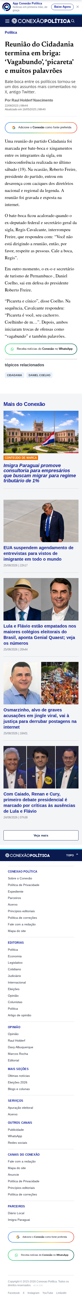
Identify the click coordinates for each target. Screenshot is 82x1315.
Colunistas (15, 1002)
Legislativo (15, 962)
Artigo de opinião (19, 1015)
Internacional (17, 982)
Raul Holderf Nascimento (32, 100)
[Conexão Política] (41, 21)
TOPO (72, 855)
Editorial (13, 1060)
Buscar (72, 21)
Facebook (14, 1293)
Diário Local (16, 1213)
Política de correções (22, 917)
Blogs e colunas (19, 1089)
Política (11, 32)
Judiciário (14, 976)
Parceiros (14, 898)
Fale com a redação (22, 924)
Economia (15, 956)
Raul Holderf (16, 1040)
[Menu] (8, 21)
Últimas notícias (19, 1075)
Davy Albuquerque (20, 1047)
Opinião (13, 995)
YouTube (47, 1293)
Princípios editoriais (21, 911)
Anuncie (13, 1174)
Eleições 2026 (17, 1082)
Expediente (15, 891)
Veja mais (41, 835)
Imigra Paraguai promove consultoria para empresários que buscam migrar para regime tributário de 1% (39, 473)
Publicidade (16, 1129)
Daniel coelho (39, 375)
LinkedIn (61, 1293)
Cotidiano (14, 969)
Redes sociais (17, 1142)
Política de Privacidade (23, 885)
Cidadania (14, 375)
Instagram (33, 1293)
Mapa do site (17, 931)
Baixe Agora (62, 6)
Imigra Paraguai (19, 1219)
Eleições (13, 989)
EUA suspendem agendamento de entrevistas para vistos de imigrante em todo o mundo (38, 553)
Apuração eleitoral (20, 1107)
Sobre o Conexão (20, 878)
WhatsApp (15, 1136)
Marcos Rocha (18, 1053)
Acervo (12, 904)
